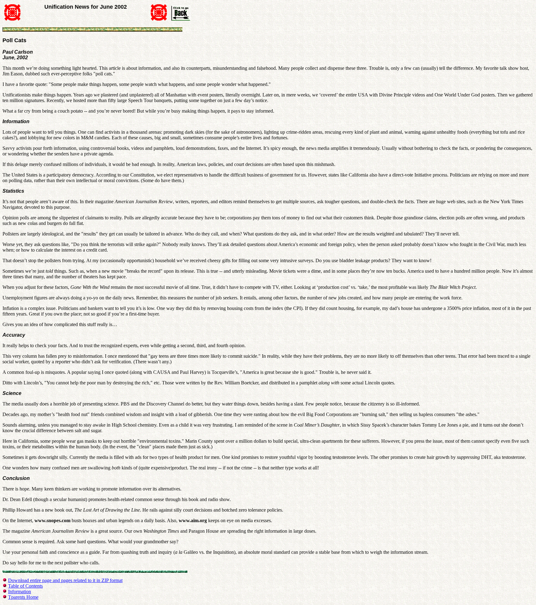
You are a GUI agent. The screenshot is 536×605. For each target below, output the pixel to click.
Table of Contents (25, 586)
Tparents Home (23, 597)
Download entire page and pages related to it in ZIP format (65, 580)
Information (19, 591)
